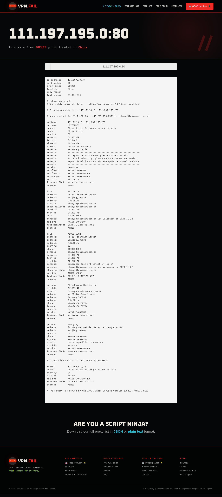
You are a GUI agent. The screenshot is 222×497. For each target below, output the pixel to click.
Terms (183, 466)
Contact (146, 474)
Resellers (176, 6)
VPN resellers (111, 466)
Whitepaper (186, 474)
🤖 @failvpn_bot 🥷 (200, 6)
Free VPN (147, 6)
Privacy (184, 463)
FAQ (105, 474)
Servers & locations (76, 474)
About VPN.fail (150, 470)
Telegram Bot (132, 6)
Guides (107, 470)
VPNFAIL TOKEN (112, 6)
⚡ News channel (150, 466)
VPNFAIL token (111, 463)
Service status (188, 470)
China (82, 47)
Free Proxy (162, 6)
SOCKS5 (40, 47)
